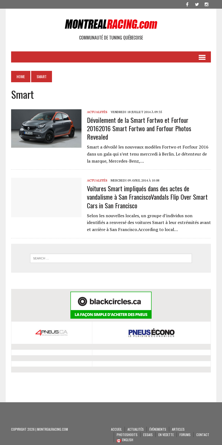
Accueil (116, 429)
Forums (185, 434)
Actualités (97, 112)
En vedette (166, 434)
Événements (157, 429)
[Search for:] (111, 258)
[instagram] (206, 4)
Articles (178, 429)
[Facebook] (187, 4)
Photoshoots (127, 434)
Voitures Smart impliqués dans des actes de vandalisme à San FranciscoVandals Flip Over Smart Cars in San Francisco (147, 196)
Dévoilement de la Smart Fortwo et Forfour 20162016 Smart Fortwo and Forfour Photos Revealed (139, 128)
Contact (202, 434)
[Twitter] (196, 4)
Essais (148, 434)
